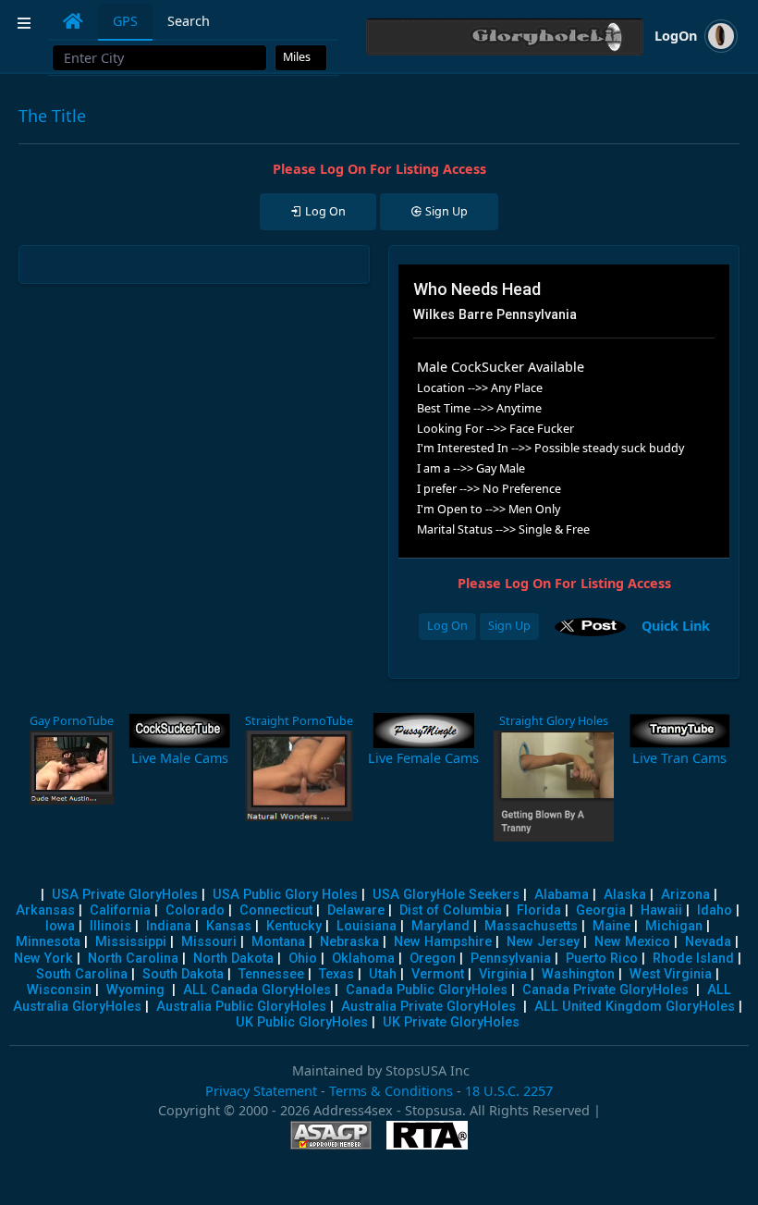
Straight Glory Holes (553, 721)
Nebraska (349, 942)
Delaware (356, 910)
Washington (578, 974)
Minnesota (48, 942)
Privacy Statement (261, 1091)
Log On (447, 625)
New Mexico (632, 942)
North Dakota (233, 958)
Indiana (168, 926)
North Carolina (133, 958)
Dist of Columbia (450, 910)
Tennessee (271, 974)
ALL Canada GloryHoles (257, 990)
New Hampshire (443, 942)
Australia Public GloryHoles (241, 1006)
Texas (336, 974)
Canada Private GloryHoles (605, 990)
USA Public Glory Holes (285, 895)
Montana (278, 942)
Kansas (228, 926)
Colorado (195, 910)
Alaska (625, 895)
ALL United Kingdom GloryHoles (634, 1006)
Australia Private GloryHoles (428, 1006)
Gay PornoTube (72, 721)
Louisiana (366, 926)
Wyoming (135, 990)
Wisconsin (59, 990)
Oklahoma (363, 958)
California (120, 910)
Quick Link (676, 624)
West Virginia (671, 974)
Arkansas (45, 910)
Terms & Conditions (391, 1091)
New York (43, 958)
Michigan (674, 926)
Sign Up (509, 625)
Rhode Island (693, 958)
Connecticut (275, 910)
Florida (539, 910)
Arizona (685, 895)
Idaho (714, 910)
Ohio (302, 958)
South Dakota (183, 974)
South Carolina (82, 974)
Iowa (60, 926)
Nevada (708, 942)
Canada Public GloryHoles (426, 990)
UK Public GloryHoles (302, 1022)
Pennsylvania (511, 958)
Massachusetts (531, 926)
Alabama (561, 895)
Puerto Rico (602, 958)
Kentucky (294, 926)
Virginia (503, 974)
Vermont (437, 974)
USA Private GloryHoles (125, 895)
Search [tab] (188, 21)
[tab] (73, 21)
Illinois (110, 926)
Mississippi (130, 942)
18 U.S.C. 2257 (509, 1091)
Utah (383, 974)
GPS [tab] (125, 21)
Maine (611, 926)
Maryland (440, 926)
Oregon (433, 958)
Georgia (601, 910)
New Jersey (543, 942)
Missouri (209, 942)
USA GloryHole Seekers (446, 895)
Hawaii (661, 910)
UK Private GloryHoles (451, 1022)
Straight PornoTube (299, 721)
